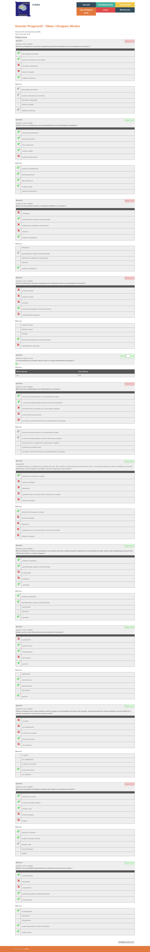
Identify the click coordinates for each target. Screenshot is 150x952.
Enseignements (105, 5)
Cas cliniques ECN (86, 11)
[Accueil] (23, 16)
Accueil (86, 5)
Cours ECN (125, 5)
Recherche (125, 10)
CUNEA (36, 4)
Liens (105, 10)
